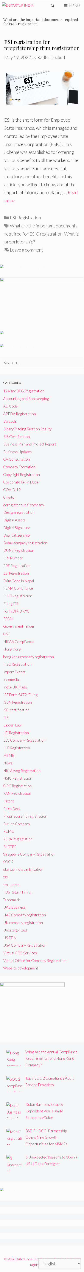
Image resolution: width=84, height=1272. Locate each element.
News (7, 763)
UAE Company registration (24, 915)
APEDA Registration (19, 414)
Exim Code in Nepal (18, 581)
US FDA (9, 938)
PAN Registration (17, 793)
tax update (11, 884)
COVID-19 (12, 490)
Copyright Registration (21, 474)
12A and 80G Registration (23, 391)
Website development (20, 968)
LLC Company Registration (24, 740)
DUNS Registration (18, 550)
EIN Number (13, 558)
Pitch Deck (11, 808)
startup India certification (23, 869)
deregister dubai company (23, 505)
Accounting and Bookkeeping (26, 398)
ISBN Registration (17, 702)
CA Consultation (16, 459)
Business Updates (17, 452)
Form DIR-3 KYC (16, 611)
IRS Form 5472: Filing (20, 695)
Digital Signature (16, 527)
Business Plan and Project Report (29, 444)
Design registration (18, 512)
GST (6, 634)
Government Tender (19, 626)
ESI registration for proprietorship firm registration (42, 44)
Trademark (11, 900)
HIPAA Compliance (18, 641)
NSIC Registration (17, 778)
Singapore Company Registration (29, 854)
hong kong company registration (28, 657)
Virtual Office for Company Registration (35, 960)
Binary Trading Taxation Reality (27, 429)
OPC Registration (17, 786)
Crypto (8, 497)
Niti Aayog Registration (21, 770)
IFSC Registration (17, 664)
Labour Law (12, 725)
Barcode (10, 421)
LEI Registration (16, 733)
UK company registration (23, 922)
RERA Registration (18, 839)
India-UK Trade (15, 687)
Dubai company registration (25, 543)
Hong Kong (12, 649)
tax (5, 877)
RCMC (8, 831)
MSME (8, 755)
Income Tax (11, 679)
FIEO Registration (17, 596)
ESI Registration (25, 217)
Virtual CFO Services (20, 953)
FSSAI (8, 619)
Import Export (14, 672)
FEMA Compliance (18, 588)
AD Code (10, 406)
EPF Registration (16, 565)
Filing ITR (10, 603)
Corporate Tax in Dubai (21, 482)
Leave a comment (26, 249)
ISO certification (16, 710)
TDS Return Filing (17, 892)
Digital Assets (14, 520)
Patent (8, 801)
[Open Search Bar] (52, 5)
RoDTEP (10, 846)
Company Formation (19, 467)
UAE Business (14, 907)
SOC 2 (8, 862)
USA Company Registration (24, 945)
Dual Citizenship (16, 535)
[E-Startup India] (18, 5)
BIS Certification (16, 436)
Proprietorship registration (25, 816)
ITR (5, 717)
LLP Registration (16, 748)
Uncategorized (15, 930)
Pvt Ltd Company (16, 824)
